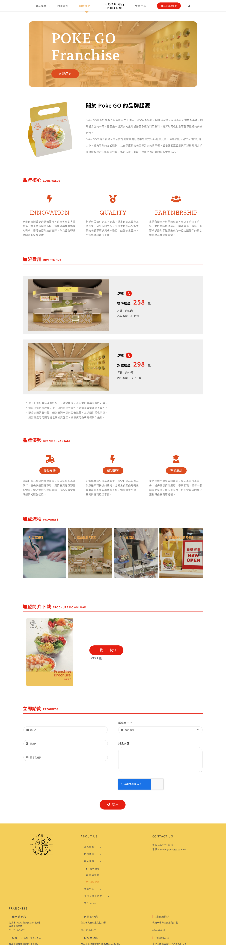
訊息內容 (124, 743)
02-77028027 (165, 845)
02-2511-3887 (17, 930)
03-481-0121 (159, 930)
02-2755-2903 (89, 930)
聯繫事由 (125, 723)
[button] (179, 6)
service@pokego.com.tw (172, 849)
